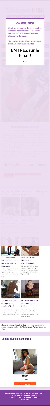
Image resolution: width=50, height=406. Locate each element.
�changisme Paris (30, 327)
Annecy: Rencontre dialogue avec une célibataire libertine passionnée (8, 262)
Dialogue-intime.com (13, 393)
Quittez (25, 61)
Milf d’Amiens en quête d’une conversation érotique (29, 303)
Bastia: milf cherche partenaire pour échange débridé (28, 260)
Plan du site (25, 399)
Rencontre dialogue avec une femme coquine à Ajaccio (8, 303)
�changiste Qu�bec (21, 325)
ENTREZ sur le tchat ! (25, 52)
